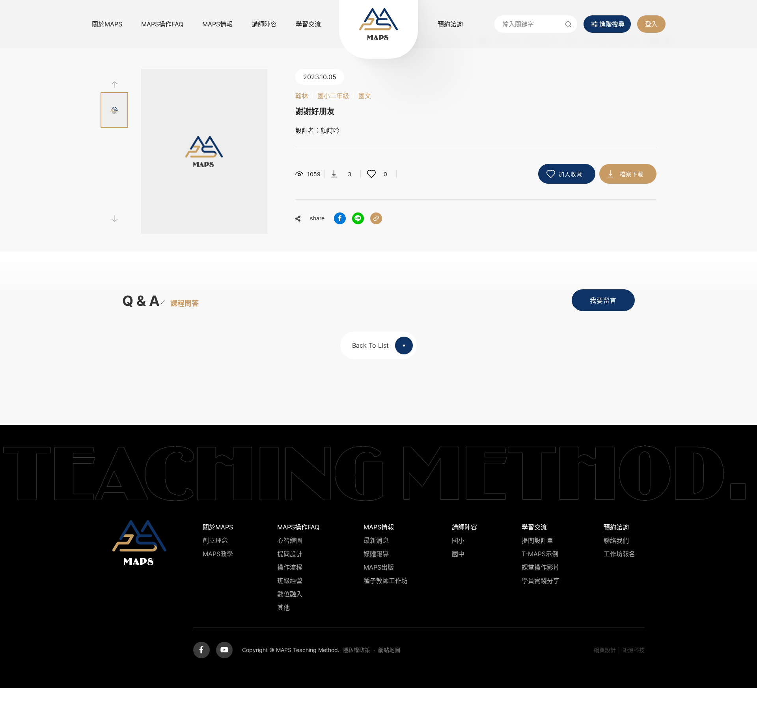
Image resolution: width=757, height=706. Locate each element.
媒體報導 (376, 554)
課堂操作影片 (540, 567)
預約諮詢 (450, 24)
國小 (458, 540)
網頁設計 (605, 649)
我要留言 (603, 300)
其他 (283, 607)
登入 (651, 24)
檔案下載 (631, 174)
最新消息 (376, 540)
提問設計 (289, 554)
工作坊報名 (619, 554)
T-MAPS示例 (540, 554)
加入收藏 (570, 174)
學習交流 (308, 24)
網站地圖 (389, 649)
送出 (568, 24)
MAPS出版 (379, 567)
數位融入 (289, 594)
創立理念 (215, 540)
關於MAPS (107, 24)
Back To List (370, 345)
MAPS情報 (217, 24)
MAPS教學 (218, 554)
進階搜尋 (612, 24)
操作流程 (289, 567)
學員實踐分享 (540, 581)
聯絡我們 (616, 540)
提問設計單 (537, 540)
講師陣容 (264, 24)
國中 (458, 554)
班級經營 (289, 581)
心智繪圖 (289, 540)
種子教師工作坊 (386, 581)
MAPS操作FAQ (162, 24)
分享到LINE (358, 218)
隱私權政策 (356, 649)
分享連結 (376, 218)
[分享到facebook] (340, 218)
